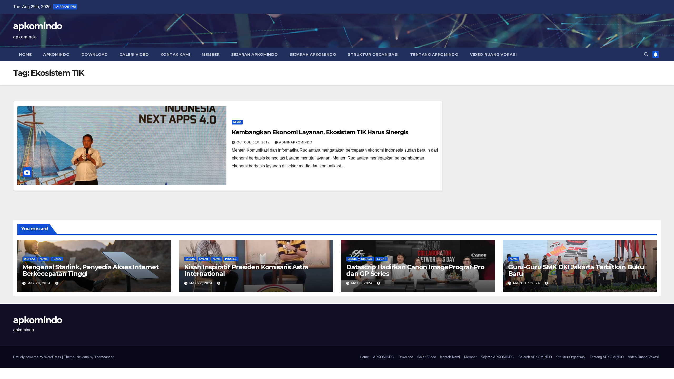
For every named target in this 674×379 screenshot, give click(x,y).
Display (29, 258)
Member (211, 54)
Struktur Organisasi (373, 54)
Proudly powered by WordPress (37, 357)
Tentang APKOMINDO (434, 54)
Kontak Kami (175, 54)
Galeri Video (134, 54)
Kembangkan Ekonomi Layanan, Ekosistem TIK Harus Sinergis (320, 132)
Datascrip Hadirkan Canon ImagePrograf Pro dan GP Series (415, 270)
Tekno (56, 258)
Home (25, 54)
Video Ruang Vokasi (493, 54)
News (237, 122)
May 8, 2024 (362, 283)
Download (94, 54)
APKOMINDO (56, 54)
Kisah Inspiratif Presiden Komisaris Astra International (246, 270)
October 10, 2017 (254, 142)
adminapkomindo (295, 142)
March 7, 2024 (527, 283)
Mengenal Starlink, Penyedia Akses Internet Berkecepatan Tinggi (90, 270)
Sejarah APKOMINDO (254, 54)
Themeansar (104, 357)
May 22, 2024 (201, 283)
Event (203, 258)
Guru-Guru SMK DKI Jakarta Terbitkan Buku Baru (576, 270)
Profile (231, 258)
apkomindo (37, 26)
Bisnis (190, 258)
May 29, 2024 (39, 283)
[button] (646, 54)
